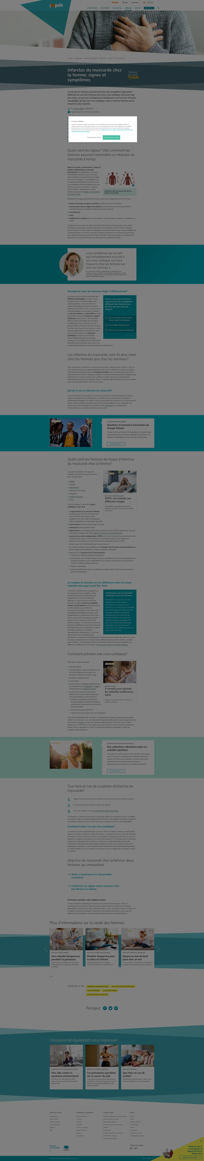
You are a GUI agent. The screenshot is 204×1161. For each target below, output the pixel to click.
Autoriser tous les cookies (111, 137)
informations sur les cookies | (109, 130)
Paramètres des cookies (94, 137)
